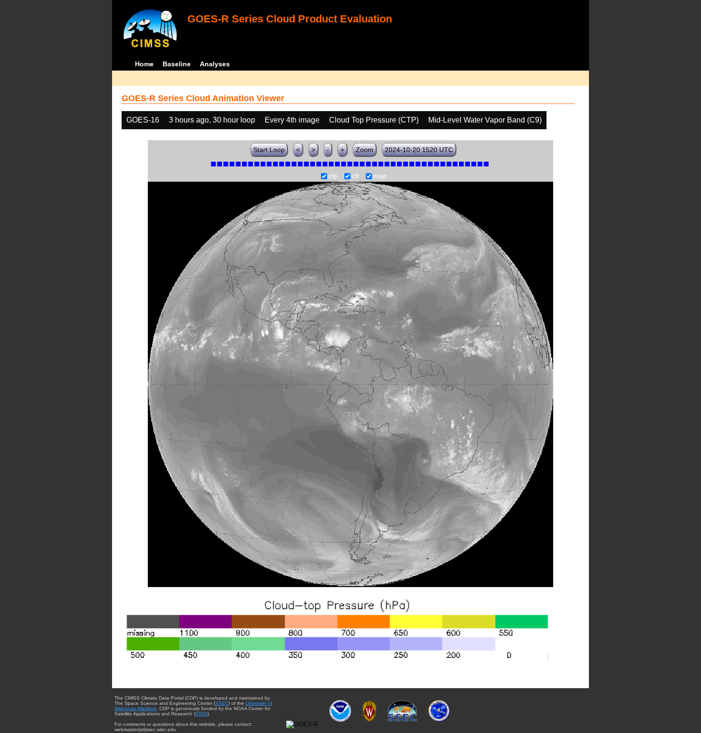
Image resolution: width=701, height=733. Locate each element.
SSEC (221, 703)
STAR (201, 713)
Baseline (177, 64)
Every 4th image (292, 120)
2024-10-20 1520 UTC (419, 150)
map (380, 176)
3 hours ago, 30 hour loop (212, 120)
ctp (333, 176)
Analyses (215, 64)
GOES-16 (142, 120)
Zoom (364, 150)
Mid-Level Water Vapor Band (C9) (485, 120)
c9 (355, 176)
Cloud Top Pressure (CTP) (374, 120)
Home (144, 64)
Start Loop (269, 150)
